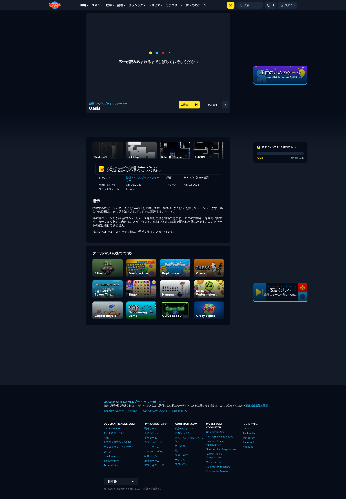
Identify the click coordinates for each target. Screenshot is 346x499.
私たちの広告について (155, 410)
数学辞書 (180, 445)
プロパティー (182, 464)
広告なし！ (187, 104)
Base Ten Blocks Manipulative (215, 443)
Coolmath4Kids (215, 432)
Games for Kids (112, 428)
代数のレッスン (184, 428)
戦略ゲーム (150, 428)
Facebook (249, 442)
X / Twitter (249, 433)
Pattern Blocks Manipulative (214, 455)
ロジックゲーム (153, 442)
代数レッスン (182, 433)
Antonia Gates (147, 167)
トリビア (154, 5)
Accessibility (111, 465)
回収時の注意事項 (114, 410)
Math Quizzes (213, 462)
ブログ (107, 451)
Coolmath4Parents (217, 471)
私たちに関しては (114, 433)
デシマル (180, 459)
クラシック (136, 5)
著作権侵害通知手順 (256, 405)
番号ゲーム (150, 437)
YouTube (248, 446)
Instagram (249, 437)
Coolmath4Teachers (218, 466)
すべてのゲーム (196, 5)
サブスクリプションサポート (120, 446)
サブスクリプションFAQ (117, 442)
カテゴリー (173, 5)
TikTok (247, 428)
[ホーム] (55, 5)
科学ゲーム (150, 456)
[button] (230, 5)
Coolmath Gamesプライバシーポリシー (134, 402)
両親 (106, 437)
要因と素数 (181, 455)
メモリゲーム (151, 446)
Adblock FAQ (179, 410)
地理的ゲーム (151, 460)
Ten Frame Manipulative (219, 436)
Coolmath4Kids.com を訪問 (280, 77)
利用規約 (133, 410)
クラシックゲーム (154, 451)
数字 (109, 5)
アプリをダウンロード (157, 465)
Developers (110, 456)
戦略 (83, 5)
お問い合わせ (111, 460)
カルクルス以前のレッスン (189, 439)
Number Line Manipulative (221, 449)
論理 (120, 5)
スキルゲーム (151, 433)
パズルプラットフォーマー (112, 103)
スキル (96, 5)
